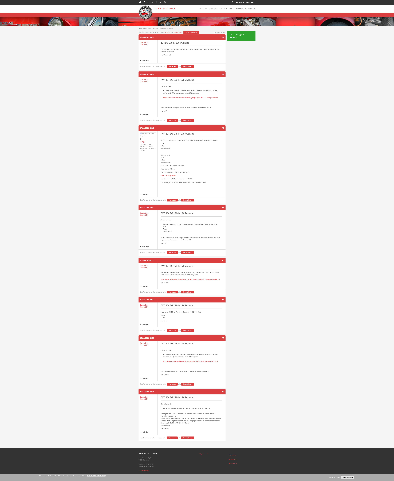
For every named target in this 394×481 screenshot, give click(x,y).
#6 (223, 300)
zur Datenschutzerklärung (96, 476)
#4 (223, 208)
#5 (223, 260)
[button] (140, 2)
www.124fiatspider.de (168, 175)
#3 (223, 128)
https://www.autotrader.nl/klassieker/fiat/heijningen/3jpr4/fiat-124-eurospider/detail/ (190, 98)
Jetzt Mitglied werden (237, 35)
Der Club (203, 9)
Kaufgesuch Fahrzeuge (166, 28)
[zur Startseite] (145, 12)
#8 (223, 392)
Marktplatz (155, 28)
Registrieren (250, 2)
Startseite (143, 28)
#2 (223, 74)
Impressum (232, 455)
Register (223, 9)
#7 (223, 338)
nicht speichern (347, 477)
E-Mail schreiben (144, 470)
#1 (223, 37)
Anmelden (239, 2)
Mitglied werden (204, 454)
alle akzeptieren (334, 477)
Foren (149, 28)
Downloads (241, 9)
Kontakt (252, 9)
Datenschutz (233, 459)
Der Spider (213, 9)
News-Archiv (233, 463)
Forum (231, 9)
